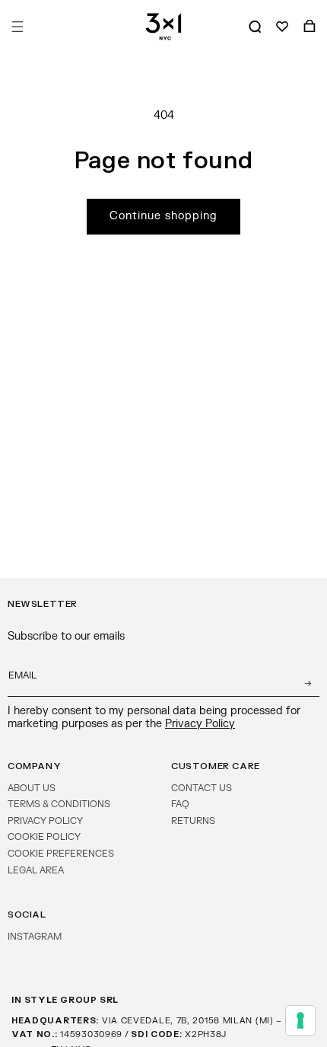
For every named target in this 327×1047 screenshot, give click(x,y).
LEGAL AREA (36, 870)
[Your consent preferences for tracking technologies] (300, 1020)
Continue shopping (163, 215)
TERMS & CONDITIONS (59, 804)
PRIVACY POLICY (45, 821)
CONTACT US (201, 788)
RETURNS (193, 821)
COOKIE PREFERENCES (61, 853)
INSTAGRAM (35, 936)
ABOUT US (32, 788)
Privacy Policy (200, 723)
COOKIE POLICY (44, 837)
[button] (17, 27)
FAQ (180, 804)
